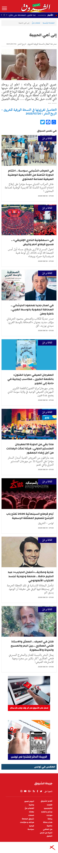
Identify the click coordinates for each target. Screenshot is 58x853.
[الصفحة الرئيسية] (35, 6)
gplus (29, 791)
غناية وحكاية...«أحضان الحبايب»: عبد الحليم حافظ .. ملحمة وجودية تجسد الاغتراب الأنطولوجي (31, 576)
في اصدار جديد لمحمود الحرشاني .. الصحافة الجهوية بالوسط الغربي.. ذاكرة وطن (32, 309)
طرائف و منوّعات (27, 822)
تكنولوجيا (48, 808)
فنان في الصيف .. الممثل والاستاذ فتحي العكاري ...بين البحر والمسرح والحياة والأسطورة (32, 645)
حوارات (49, 815)
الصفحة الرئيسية (48, 22)
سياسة (31, 829)
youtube (25, 791)
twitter (41, 791)
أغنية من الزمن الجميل (46, 834)
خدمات (31, 815)
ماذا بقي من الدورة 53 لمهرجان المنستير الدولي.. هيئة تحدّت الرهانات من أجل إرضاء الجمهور (30, 448)
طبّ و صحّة (47, 822)
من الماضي (47, 829)
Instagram (21, 791)
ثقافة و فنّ (36, 22)
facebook (37, 791)
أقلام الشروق (46, 801)
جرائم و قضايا (46, 811)
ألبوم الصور (29, 801)
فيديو (31, 825)
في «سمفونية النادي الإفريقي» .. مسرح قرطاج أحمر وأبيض (32, 242)
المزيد (4, 8)
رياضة (50, 818)
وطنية (31, 804)
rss (33, 791)
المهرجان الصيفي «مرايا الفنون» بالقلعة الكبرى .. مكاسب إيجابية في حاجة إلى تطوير (30, 379)
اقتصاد (49, 804)
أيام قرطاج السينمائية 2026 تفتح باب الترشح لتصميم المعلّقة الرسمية (30, 516)
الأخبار (50, 15)
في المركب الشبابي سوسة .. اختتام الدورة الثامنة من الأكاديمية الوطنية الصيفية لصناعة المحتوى (31, 175)
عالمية (49, 825)
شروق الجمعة (28, 818)
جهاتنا (31, 811)
